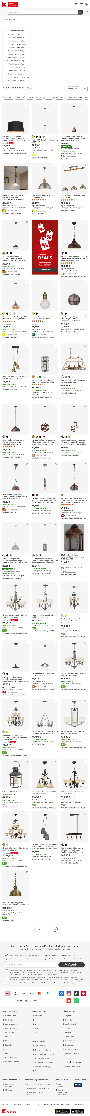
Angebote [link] (68, 1016)
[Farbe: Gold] (33, 136)
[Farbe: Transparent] (72, 376)
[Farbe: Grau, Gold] (69, 436)
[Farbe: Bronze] (62, 313)
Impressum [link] (6, 1104)
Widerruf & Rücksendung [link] (44, 1054)
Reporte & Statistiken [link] (9, 1085)
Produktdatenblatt (70, 156)
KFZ (6, 1053)
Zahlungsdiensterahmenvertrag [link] (39, 1084)
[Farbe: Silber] (14, 313)
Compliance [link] (17, 1104)
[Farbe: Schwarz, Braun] (40, 436)
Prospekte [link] (69, 1020)
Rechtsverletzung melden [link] (44, 1071)
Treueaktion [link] (69, 1037)
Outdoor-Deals (10, 1016)
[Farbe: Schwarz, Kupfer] (7, 253)
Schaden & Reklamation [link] (44, 1062)
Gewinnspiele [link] (70, 1041)
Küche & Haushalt (11, 1028)
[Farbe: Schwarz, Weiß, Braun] (43, 436)
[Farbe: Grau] (43, 136)
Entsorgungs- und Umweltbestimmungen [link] (56, 1104)
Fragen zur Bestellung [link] (43, 1050)
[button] (8, 97)
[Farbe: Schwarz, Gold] (40, 136)
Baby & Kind (9, 1032)
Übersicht (38, 1016)
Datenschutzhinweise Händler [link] (38, 1088)
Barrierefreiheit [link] (78, 1104)
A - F (36, 1020)
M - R (37, 1028)
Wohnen (8, 1037)
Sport (7, 1049)
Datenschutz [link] (29, 1104)
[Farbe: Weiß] (10, 313)
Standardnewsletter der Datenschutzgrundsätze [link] (40, 972)
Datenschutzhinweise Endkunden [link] (35, 1093)
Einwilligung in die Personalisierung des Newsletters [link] (47, 979)
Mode (7, 1041)
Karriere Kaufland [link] (61, 1085)
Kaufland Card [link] (70, 1024)
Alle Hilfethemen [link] (41, 1046)
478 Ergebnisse (30, 88)
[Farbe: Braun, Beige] (62, 253)
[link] (76, 4)
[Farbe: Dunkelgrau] (36, 555)
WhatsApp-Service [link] (72, 1053)
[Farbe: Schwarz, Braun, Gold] (36, 436)
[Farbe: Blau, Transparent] (40, 555)
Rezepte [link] (68, 1032)
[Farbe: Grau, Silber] (33, 555)
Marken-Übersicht (12, 1062)
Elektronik (9, 1020)
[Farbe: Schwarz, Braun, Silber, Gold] (65, 436)
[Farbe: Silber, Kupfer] (3, 436)
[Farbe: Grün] (40, 376)
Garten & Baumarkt (12, 1024)
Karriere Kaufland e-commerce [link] (62, 1092)
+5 (46, 437)
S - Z (36, 1032)
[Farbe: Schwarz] (36, 136)
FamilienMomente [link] (72, 1049)
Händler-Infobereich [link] (72, 1067)
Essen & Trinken (11, 1057)
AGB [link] (38, 1104)
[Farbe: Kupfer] (3, 253)
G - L (37, 1024)
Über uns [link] (8, 1090)
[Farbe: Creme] (43, 376)
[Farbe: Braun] (69, 376)
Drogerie (8, 1045)
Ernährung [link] (69, 1045)
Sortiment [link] (69, 1028)
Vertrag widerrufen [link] (42, 1058)
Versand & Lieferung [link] (42, 1067)
